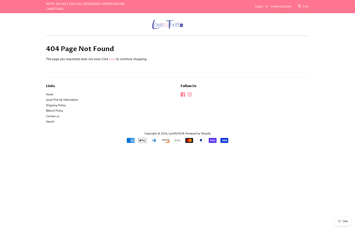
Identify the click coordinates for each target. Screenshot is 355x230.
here (112, 59)
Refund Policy (54, 110)
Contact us (52, 116)
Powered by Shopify (198, 133)
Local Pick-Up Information (62, 100)
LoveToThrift (176, 133)
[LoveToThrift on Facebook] (183, 95)
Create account (281, 6)
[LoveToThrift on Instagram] (189, 95)
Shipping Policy (56, 105)
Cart (306, 6)
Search (50, 121)
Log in (259, 6)
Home (49, 94)
